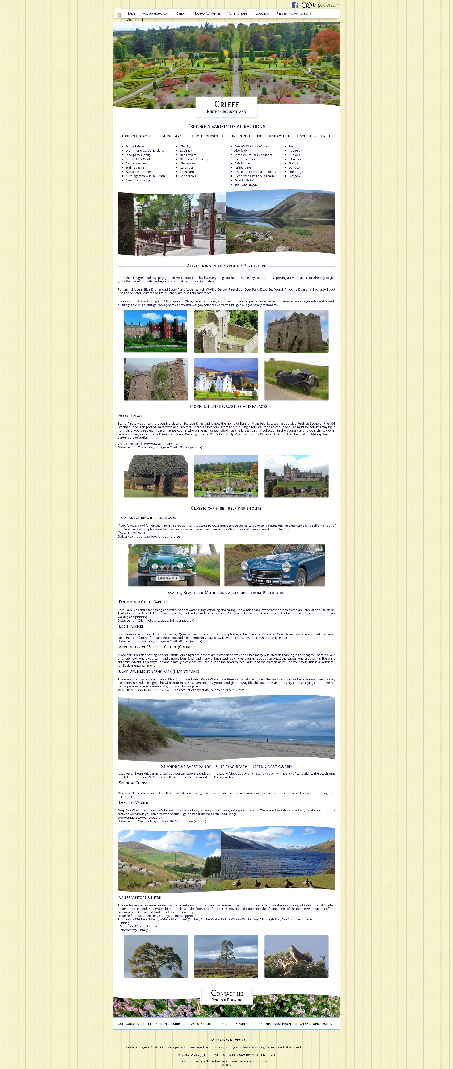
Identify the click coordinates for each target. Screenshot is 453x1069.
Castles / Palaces (136, 136)
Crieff (181, 13)
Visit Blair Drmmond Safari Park (145, 690)
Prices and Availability (294, 13)
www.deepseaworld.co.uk (140, 817)
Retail (328, 136)
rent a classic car (202, 525)
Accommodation (155, 13)
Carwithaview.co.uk (134, 532)
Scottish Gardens (172, 136)
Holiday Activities (207, 13)
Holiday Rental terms (227, 1040)
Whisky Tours (281, 136)
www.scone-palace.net (163, 443)
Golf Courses (206, 136)
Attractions (238, 13)
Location (262, 13)
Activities (308, 136)
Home (131, 13)
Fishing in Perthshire (243, 136)
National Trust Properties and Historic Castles (295, 1024)
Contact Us (135, 19)
